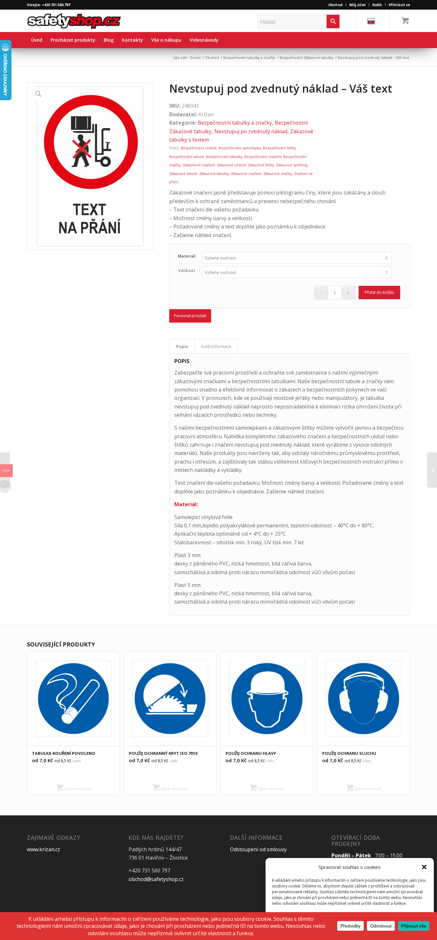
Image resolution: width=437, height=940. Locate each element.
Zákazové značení (246, 173)
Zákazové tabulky (214, 173)
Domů (195, 57)
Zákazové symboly (292, 164)
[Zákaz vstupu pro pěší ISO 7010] (432, 470)
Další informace (216, 346)
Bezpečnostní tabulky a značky (249, 57)
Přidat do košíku (379, 292)
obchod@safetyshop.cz (156, 879)
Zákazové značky (277, 173)
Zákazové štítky (261, 164)
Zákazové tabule (183, 173)
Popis (182, 346)
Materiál (186, 256)
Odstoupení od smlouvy (258, 849)
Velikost (186, 270)
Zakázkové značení (199, 164)
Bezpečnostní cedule (199, 147)
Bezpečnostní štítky (279, 147)
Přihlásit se (399, 4)
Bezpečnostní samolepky (240, 147)
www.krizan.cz (43, 849)
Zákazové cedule (231, 164)
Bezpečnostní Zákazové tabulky (306, 57)
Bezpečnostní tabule (186, 156)
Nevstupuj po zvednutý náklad (250, 131)
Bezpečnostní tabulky (224, 156)
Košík (377, 4)
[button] (424, 867)
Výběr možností (77, 788)
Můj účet (357, 4)
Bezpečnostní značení (263, 156)
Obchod (335, 4)
